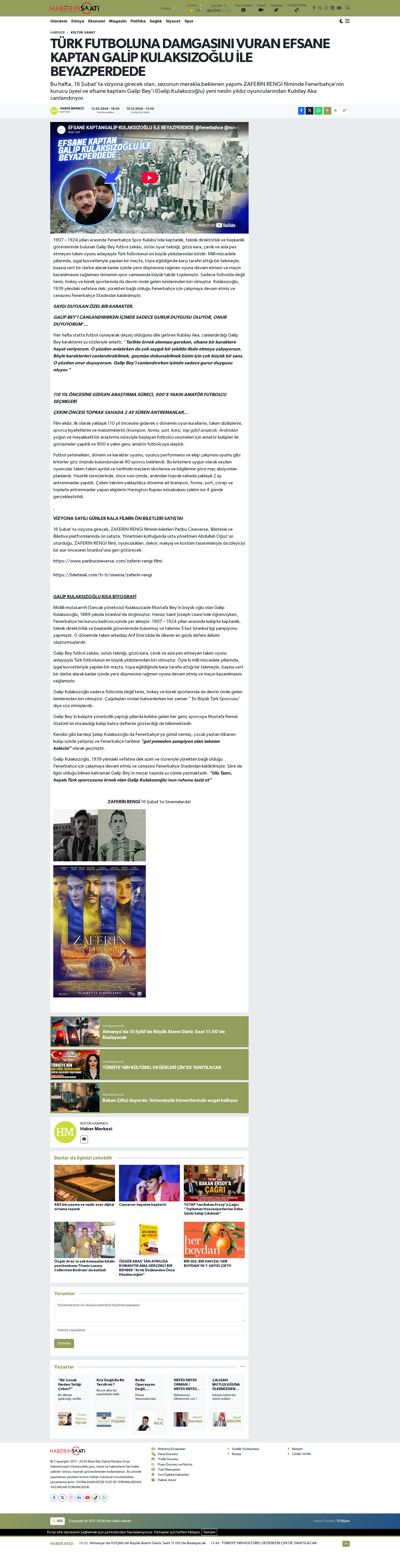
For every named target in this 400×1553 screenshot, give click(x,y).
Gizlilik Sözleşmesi (245, 1449)
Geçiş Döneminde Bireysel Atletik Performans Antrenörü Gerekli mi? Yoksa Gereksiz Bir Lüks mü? (71, 1384)
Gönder (64, 1343)
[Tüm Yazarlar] (242, 1367)
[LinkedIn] (79, 1498)
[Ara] (348, 8)
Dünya (77, 21)
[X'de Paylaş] (309, 111)
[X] (62, 1498)
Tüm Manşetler (169, 1469)
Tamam (209, 1532)
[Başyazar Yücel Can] (103, 1419)
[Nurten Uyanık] (181, 1419)
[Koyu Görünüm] (341, 21)
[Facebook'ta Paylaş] (301, 111)
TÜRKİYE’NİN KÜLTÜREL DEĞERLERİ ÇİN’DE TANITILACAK (269, 1543)
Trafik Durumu (168, 1459)
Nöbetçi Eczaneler (172, 1449)
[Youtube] (87, 1498)
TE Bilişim (343, 1521)
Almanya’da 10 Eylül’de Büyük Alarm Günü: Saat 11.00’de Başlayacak (148, 1543)
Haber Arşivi (167, 1480)
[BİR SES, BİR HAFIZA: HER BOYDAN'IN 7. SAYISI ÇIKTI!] (214, 1240)
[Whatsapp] (104, 1498)
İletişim (297, 1449)
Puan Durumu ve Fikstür (175, 1464)
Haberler (57, 32)
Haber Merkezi (96, 1129)
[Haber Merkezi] (65, 1132)
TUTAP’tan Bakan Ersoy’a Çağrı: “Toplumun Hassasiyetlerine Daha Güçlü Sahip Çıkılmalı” (213, 1209)
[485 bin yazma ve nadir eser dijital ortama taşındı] (84, 1183)
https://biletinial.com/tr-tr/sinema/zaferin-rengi (102, 575)
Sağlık (156, 21)
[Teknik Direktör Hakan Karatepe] (63, 1420)
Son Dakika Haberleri (173, 1474)
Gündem (58, 21)
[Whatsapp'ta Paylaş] (318, 111)
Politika (138, 21)
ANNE (179, 1380)
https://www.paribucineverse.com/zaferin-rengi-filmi (107, 561)
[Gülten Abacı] (144, 1421)
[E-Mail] (84, 1139)
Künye (236, 1454)
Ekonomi (96, 21)
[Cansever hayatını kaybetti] (149, 1183)
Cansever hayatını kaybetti (142, 1204)
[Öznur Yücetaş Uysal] (219, 1419)
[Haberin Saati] (74, 8)
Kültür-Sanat (83, 32)
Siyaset (173, 21)
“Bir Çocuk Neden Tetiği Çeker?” (223, 1384)
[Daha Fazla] (327, 111)
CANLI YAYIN (301, 1454)
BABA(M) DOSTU (104, 1382)
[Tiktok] (96, 1498)
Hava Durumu (168, 1454)
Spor (189, 21)
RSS (59, 1521)
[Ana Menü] (346, 21)
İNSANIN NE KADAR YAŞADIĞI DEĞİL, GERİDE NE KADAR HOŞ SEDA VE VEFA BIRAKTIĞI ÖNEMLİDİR (148, 1384)
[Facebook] (54, 1498)
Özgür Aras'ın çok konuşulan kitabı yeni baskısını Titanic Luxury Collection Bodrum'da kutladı (84, 1265)
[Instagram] (71, 1498)
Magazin (118, 21)
